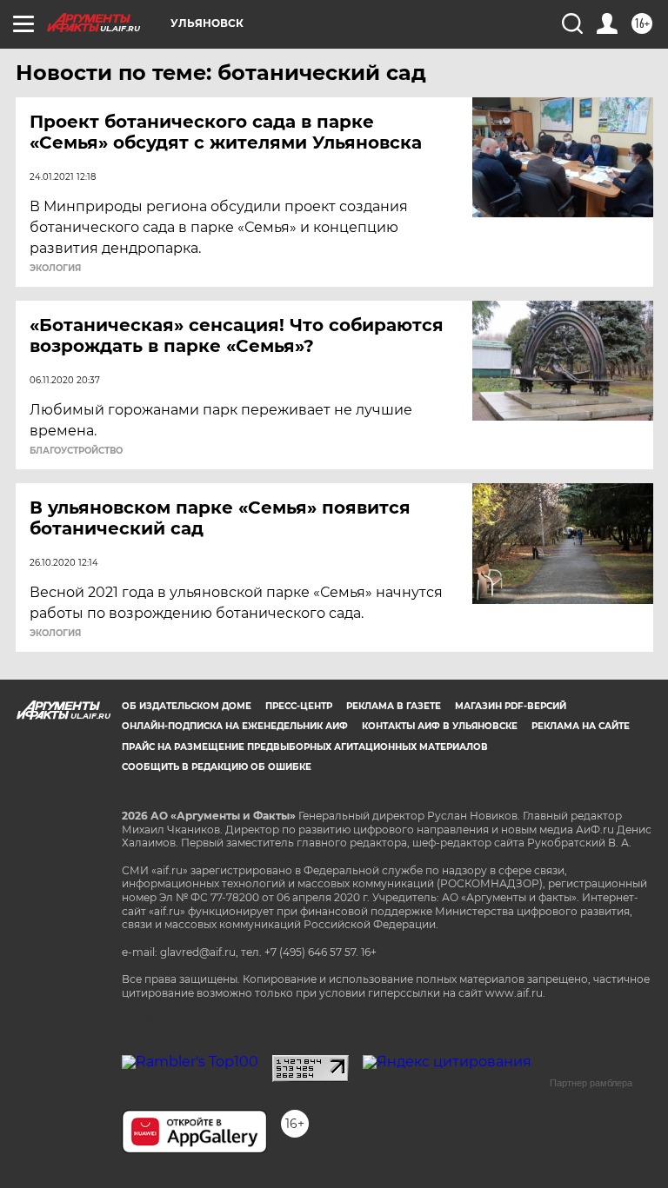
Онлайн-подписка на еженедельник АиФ (235, 726)
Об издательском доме (186, 706)
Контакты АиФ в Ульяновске (440, 726)
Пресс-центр (298, 706)
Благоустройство (76, 451)
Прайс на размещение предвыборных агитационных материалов (305, 747)
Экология (55, 268)
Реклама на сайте (580, 726)
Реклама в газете (393, 706)
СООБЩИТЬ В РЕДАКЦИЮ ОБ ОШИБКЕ (216, 767)
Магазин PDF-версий (510, 706)
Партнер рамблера (591, 1083)
